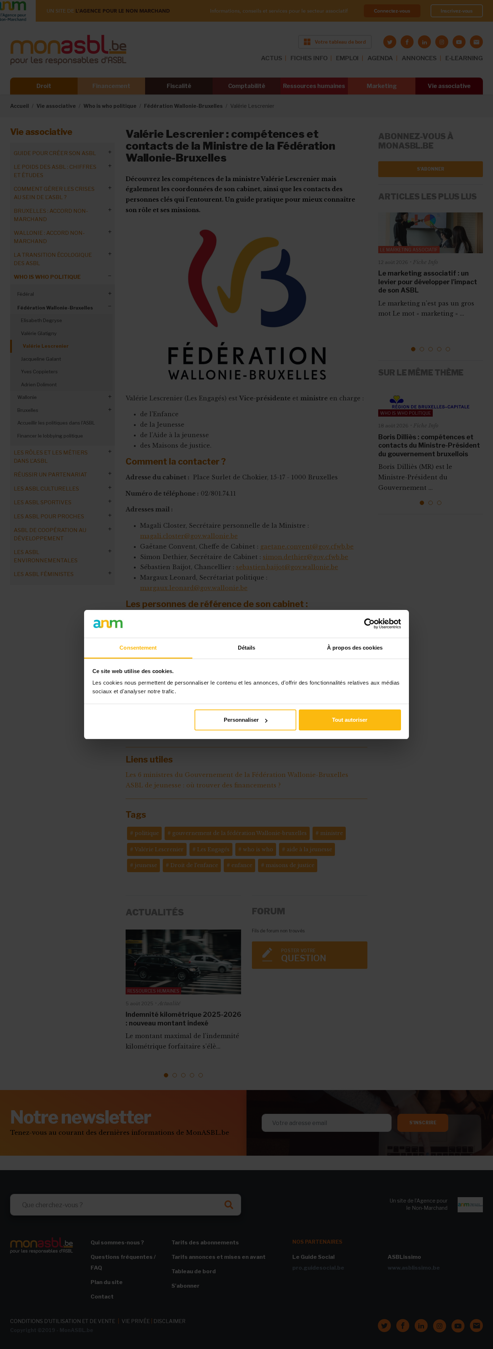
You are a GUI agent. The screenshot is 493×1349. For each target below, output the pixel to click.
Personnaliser (241, 720)
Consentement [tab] (138, 648)
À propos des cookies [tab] (355, 648)
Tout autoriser (349, 720)
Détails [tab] (247, 648)
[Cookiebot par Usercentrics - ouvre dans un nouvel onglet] (369, 623)
